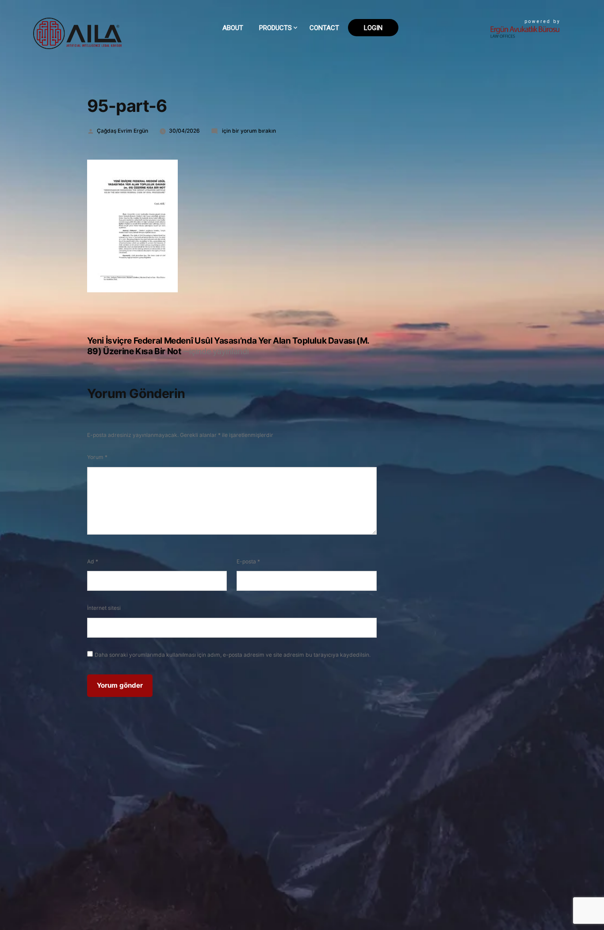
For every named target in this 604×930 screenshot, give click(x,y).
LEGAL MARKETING (287, 102)
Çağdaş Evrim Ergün (122, 130)
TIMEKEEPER (278, 89)
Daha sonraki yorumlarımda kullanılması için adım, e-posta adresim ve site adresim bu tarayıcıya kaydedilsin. (233, 654)
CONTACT (324, 28)
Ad (92, 561)
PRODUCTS (275, 28)
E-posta (248, 561)
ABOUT (232, 28)
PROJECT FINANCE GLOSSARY (301, 75)
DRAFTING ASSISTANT (291, 62)
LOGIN (373, 28)
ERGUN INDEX (280, 116)
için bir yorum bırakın (248, 130)
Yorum (97, 457)
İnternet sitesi (104, 608)
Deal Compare (282, 48)
